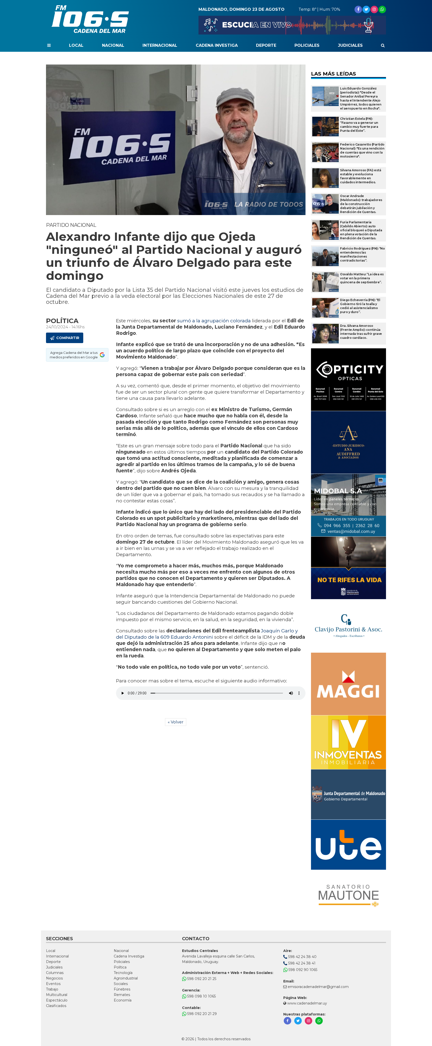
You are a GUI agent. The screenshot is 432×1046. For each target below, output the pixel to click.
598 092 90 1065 (302, 969)
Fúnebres (122, 989)
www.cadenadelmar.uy (306, 1003)
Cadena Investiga (217, 45)
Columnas (55, 972)
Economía (123, 1000)
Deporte (266, 45)
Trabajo (52, 989)
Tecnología (123, 972)
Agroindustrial (126, 978)
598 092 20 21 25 (201, 978)
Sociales (121, 983)
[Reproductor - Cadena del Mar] (292, 25)
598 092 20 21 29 (201, 1013)
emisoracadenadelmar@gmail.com (318, 986)
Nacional (113, 45)
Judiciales (350, 45)
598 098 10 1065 (201, 996)
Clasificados (56, 1005)
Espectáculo (57, 1000)
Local (76, 45)
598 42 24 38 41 (301, 963)
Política (120, 967)
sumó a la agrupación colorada (213, 321)
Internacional (159, 45)
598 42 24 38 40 (301, 956)
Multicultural (56, 994)
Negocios (54, 978)
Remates (122, 994)
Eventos (53, 983)
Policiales (307, 45)
